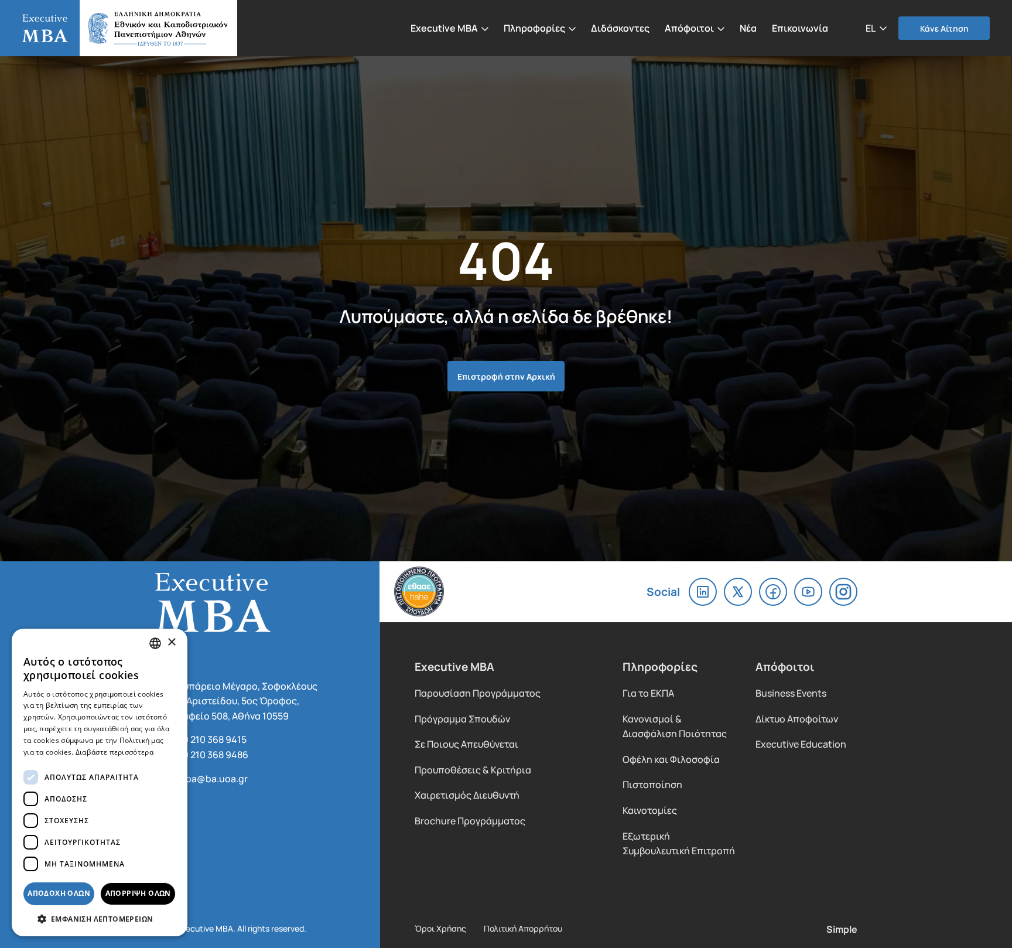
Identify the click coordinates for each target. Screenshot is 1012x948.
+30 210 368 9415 (209, 739)
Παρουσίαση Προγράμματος (478, 693)
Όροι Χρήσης (440, 928)
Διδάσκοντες (620, 28)
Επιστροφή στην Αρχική (506, 376)
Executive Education (800, 744)
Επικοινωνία (800, 28)
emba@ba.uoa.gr (210, 778)
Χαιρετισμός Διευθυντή (467, 795)
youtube (808, 592)
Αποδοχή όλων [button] (59, 893)
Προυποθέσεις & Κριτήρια (473, 769)
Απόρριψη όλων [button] (138, 893)
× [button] (171, 642)
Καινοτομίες (650, 810)
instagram (843, 592)
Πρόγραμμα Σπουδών (462, 718)
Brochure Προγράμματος (470, 820)
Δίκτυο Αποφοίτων (796, 718)
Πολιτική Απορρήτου (523, 928)
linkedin (703, 592)
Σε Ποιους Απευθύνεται (466, 744)
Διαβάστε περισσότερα (114, 752)
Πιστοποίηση (652, 784)
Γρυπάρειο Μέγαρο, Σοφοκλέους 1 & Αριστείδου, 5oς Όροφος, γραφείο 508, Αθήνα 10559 (244, 700)
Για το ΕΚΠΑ (648, 693)
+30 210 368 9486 (210, 754)
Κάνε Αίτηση (944, 28)
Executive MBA (122, 28)
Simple (841, 929)
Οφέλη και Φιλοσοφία (671, 759)
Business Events (790, 693)
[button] (876, 27)
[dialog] (99, 782)
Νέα (748, 28)
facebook (773, 592)
